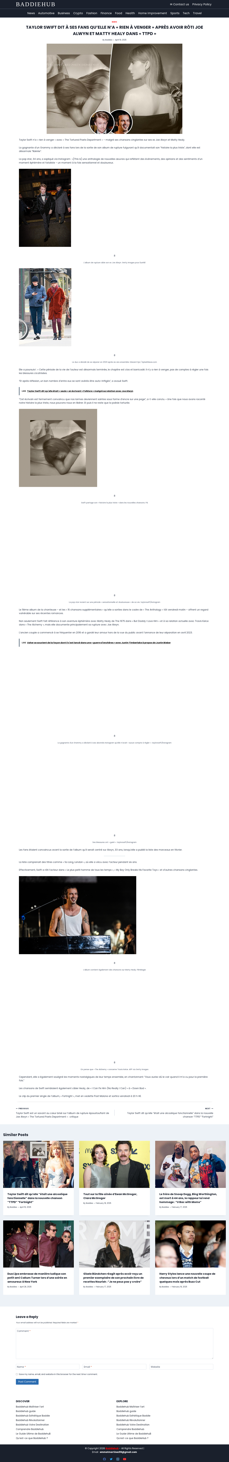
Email (88, 1366)
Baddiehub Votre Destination (32, 1424)
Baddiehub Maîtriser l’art (30, 1406)
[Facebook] (104, 1459)
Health (130, 13)
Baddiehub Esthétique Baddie (33, 1415)
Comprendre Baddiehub (30, 1429)
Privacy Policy (202, 4)
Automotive (46, 13)
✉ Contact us (179, 4)
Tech (186, 13)
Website (155, 1366)
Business (64, 13)
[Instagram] (118, 1459)
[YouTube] (124, 1459)
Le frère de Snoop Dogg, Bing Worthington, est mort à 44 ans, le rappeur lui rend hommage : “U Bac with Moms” (188, 1198)
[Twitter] (111, 1459)
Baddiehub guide (26, 1411)
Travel (197, 13)
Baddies (108, 40)
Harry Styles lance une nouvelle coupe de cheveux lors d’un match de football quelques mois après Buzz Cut (187, 1278)
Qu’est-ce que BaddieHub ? (32, 1438)
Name (21, 1366)
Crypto (78, 13)
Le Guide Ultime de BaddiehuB (33, 1433)
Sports (174, 13)
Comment (23, 1331)
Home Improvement (152, 13)
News (31, 13)
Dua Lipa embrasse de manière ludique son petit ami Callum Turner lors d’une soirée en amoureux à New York (37, 1278)
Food (118, 13)
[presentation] (38, 1164)
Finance (106, 13)
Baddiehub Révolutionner (30, 1420)
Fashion (91, 13)
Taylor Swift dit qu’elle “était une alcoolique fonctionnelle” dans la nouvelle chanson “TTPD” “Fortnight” (170, 1112)
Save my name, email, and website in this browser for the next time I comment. (58, 1374)
